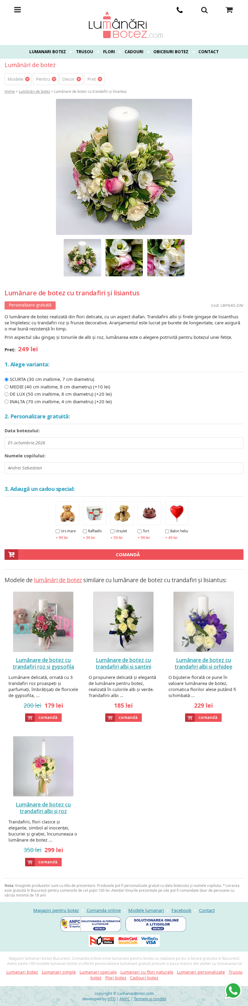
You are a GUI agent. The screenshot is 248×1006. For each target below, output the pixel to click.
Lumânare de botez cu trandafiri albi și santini (123, 663)
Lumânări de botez (34, 91)
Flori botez (115, 978)
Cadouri (134, 51)
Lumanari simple (59, 972)
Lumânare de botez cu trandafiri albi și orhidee (203, 663)
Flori (109, 51)
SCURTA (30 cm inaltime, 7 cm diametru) (52, 379)
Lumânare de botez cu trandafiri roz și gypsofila (43, 663)
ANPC (124, 998)
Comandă (128, 554)
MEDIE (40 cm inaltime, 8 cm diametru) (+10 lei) (60, 387)
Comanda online (103, 910)
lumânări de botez (58, 580)
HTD (112, 998)
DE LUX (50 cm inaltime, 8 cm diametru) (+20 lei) (61, 394)
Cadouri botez (144, 978)
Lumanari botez (47, 51)
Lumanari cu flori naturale (146, 972)
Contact (208, 51)
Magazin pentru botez (56, 910)
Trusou (84, 51)
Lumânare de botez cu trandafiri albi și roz (43, 808)
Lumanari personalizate (201, 972)
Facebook (181, 910)
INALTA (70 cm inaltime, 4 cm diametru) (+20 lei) (61, 401)
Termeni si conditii (150, 998)
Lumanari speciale (98, 972)
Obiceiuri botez (170, 51)
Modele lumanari (146, 910)
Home (10, 91)
